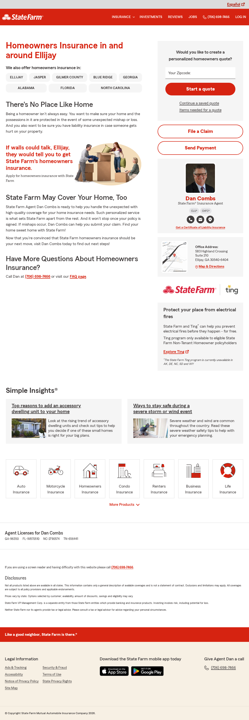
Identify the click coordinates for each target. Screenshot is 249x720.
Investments (151, 17)
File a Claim (200, 131)
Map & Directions (211, 266)
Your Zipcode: (179, 73)
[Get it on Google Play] (147, 671)
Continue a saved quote (199, 103)
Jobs (192, 17)
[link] (22, 17)
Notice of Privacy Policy (22, 681)
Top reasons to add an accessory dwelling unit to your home (46, 408)
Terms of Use (52, 674)
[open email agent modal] (200, 220)
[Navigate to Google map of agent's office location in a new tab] (210, 219)
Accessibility (14, 674)
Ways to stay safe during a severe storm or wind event (162, 408)
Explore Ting (173, 352)
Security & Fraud (55, 667)
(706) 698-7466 (219, 17)
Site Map (11, 688)
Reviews (175, 17)
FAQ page (78, 276)
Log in (240, 17)
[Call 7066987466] (191, 219)
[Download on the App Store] (114, 671)
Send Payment (200, 148)
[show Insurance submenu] (133, 17)
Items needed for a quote (200, 110)
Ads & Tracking (16, 667)
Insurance (121, 17)
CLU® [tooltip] (194, 210)
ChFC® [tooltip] (206, 210)
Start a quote (200, 89)
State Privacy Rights (57, 681)
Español (233, 4)
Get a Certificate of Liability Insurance (200, 227)
